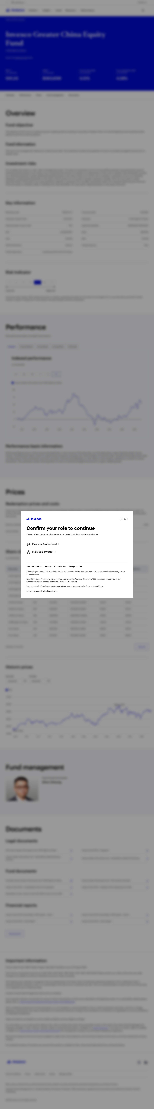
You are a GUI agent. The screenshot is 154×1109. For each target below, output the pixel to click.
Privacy (48, 567)
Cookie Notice (60, 567)
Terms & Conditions (34, 567)
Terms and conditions (94, 586)
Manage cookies (75, 567)
